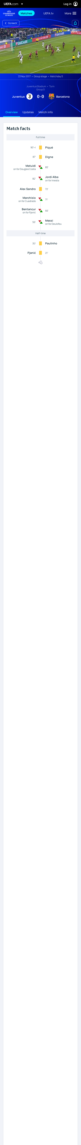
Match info (46, 112)
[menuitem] (28, 13)
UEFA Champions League (9, 13)
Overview (12, 112)
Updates (28, 112)
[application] (40, 50)
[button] (69, 13)
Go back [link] (12, 23)
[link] (26, 13)
